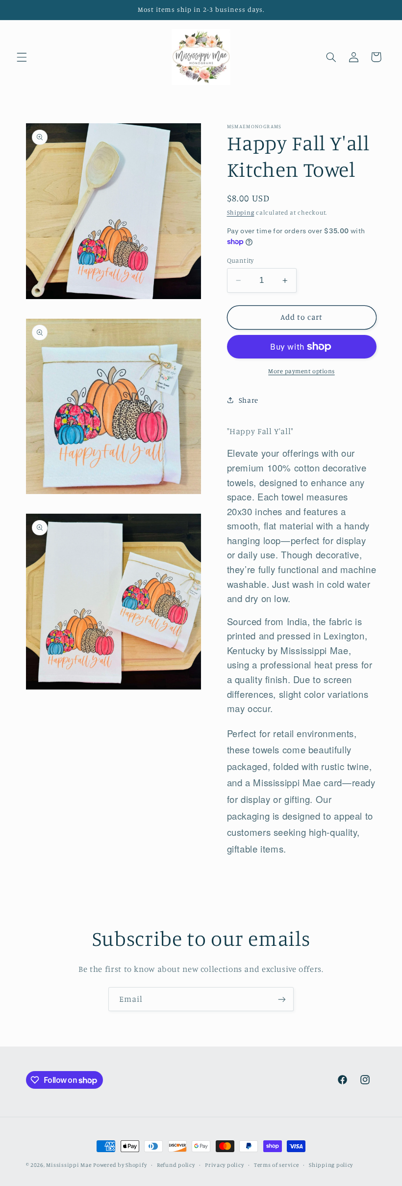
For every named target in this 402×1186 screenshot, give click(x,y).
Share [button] (248, 400)
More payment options (301, 371)
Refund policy (176, 1164)
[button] (21, 57)
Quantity (240, 260)
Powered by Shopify (120, 1164)
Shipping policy (331, 1164)
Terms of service (276, 1164)
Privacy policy (224, 1164)
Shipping (240, 212)
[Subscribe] (282, 999)
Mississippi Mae (68, 1164)
